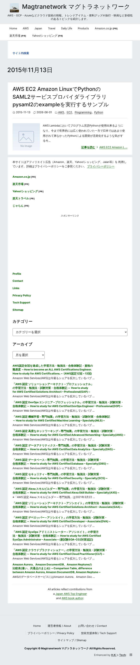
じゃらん (21, 205)
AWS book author (72, 598)
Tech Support (21, 302)
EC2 (69, 112)
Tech (122, 655)
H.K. (113, 655)
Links (16, 288)
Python (98, 112)
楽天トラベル (24, 198)
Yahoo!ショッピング (47, 35)
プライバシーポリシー (100, 166)
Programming (83, 112)
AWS (61, 112)
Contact (18, 281)
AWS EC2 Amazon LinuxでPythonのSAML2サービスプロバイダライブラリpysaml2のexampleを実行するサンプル (61, 97)
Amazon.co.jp (106, 28)
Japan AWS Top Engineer (71, 593)
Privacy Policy (22, 295)
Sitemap (18, 309)
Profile (17, 273)
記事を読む (104, 147)
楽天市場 (17, 35)
